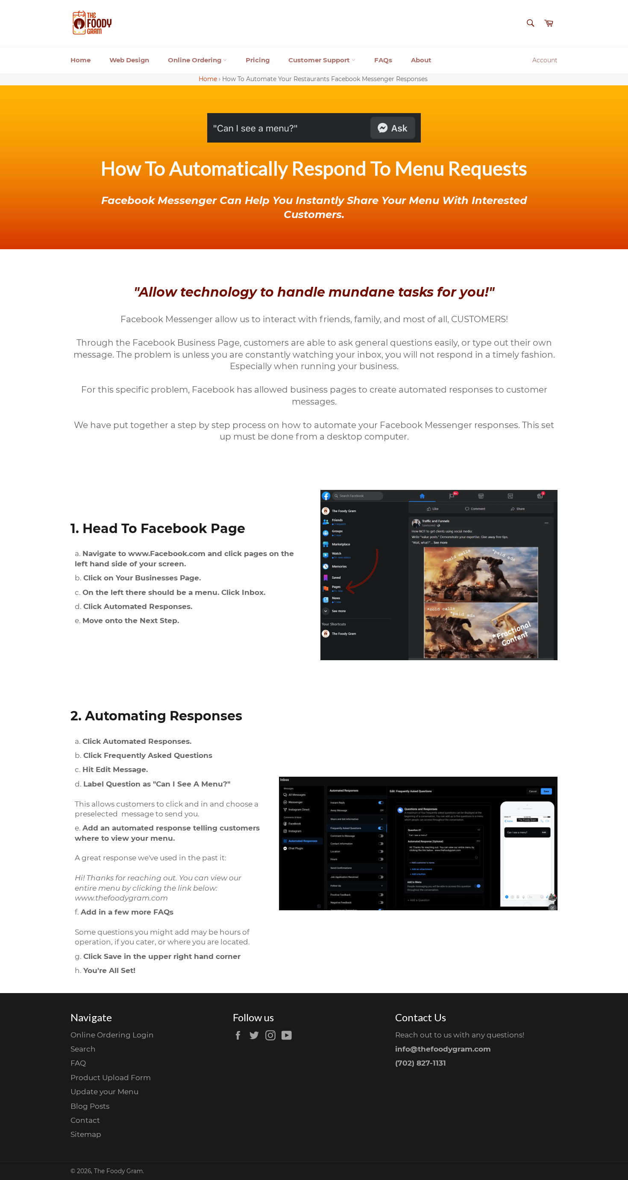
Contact (85, 1120)
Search (83, 1049)
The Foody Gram (118, 1171)
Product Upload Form (110, 1077)
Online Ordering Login (112, 1035)
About (421, 60)
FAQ (78, 1063)
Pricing (258, 60)
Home (80, 60)
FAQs (383, 60)
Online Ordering (195, 60)
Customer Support (320, 60)
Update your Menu (104, 1091)
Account (545, 60)
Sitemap (85, 1134)
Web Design (129, 60)
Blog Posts (89, 1106)
